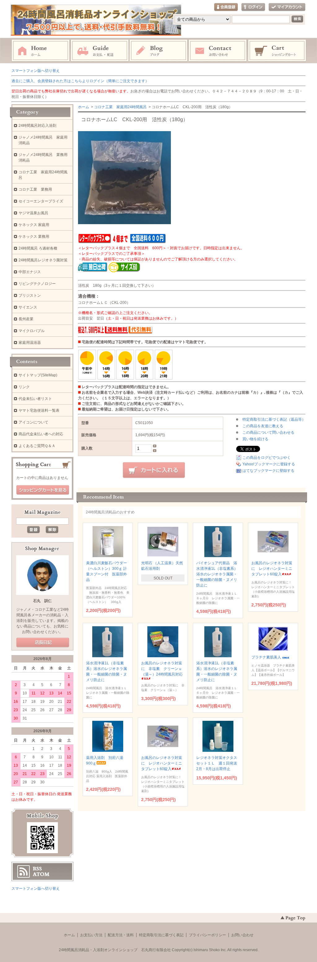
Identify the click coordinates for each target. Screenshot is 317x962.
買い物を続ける (255, 439)
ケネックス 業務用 (34, 236)
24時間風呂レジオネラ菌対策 (43, 260)
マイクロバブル (32, 331)
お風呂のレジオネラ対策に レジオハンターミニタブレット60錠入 (271, 568)
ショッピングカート (277, 51)
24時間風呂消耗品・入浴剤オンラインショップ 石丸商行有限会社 (115, 950)
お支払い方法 (91, 935)
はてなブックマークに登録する (268, 470)
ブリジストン (30, 295)
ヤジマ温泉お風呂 (33, 213)
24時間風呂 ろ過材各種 (38, 248)
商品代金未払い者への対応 (41, 434)
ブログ (159, 51)
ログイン (253, 7)
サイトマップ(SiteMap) (38, 375)
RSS (37, 869)
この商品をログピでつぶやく (266, 457)
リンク (24, 387)
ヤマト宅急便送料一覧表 (39, 410)
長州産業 (26, 319)
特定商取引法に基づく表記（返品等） (274, 419)
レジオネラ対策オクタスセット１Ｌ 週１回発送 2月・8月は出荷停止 (218, 763)
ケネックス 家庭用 (34, 225)
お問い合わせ (218, 51)
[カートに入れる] (154, 470)
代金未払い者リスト (35, 399)
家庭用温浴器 (30, 342)
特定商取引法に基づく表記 (161, 935)
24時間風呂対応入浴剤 (37, 125)
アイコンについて (33, 422)
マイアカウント (287, 7)
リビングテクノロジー (37, 284)
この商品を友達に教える (262, 426)
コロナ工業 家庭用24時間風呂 (120, 107)
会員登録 (226, 7)
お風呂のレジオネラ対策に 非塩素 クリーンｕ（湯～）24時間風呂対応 (162, 668)
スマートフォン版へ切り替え (35, 71)
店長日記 (42, 643)
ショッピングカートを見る (42, 490)
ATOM (41, 874)
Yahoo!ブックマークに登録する (268, 464)
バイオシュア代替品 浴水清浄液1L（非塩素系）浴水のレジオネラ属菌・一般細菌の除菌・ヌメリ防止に (217, 574)
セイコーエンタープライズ (41, 201)
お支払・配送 (100, 51)
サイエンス (28, 307)
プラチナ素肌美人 (266, 657)
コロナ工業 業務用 (35, 189)
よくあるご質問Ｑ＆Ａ (37, 446)
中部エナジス (30, 272)
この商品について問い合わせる (268, 432)
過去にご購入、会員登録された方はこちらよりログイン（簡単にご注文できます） (80, 81)
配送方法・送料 (121, 935)
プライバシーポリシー (207, 935)
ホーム (40, 51)
